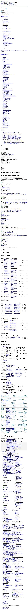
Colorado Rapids (10, 463)
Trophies (2, 167)
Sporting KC (18, 508)
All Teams (5, 475)
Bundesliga (8, 380)
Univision (8, 546)
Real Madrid (8, 417)
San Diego (18, 505)
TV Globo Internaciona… (11, 542)
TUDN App (19, 210)
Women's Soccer (18, 566)
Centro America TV (10, 559)
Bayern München (9, 426)
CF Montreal (6, 294)
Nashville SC (9, 437)
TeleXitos (8, 580)
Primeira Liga (8, 382)
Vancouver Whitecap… (11, 457)
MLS (4, 597)
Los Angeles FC (10, 459)
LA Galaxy (9, 467)
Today (7, 351)
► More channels (4, 127)
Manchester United (10, 412)
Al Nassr (7, 431)
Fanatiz (7, 516)
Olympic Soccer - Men (15, 337)
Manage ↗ (5, 16)
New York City (7, 281)
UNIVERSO (8, 543)
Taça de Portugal (9, 384)
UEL (4, 594)
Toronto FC (9, 449)
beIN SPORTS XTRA (10, 554)
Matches (5, 346)
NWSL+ (7, 574)
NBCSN (7, 540)
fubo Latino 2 (8, 567)
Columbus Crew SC (11, 450)
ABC (7, 518)
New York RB (19, 478)
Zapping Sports (9, 585)
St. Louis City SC (10, 462)
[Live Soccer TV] (4, 1)
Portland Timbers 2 (6, 268)
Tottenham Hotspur (10, 413)
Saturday (7, 354)
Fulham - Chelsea (19, 528)
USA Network (9, 538)
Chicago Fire (9, 440)
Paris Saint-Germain (10, 429)
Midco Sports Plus (9, 569)
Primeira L (5, 606)
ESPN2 (7, 525)
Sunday (7, 355)
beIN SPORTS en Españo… (12, 534)
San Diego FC (10, 470)
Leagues (5, 360)
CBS (7, 520)
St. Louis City (18, 496)
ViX (6, 584)
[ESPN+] (3, 51)
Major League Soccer (10, 365)
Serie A (7, 378)
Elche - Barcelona (20, 527)
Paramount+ (8, 533)
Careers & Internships (19, 573)
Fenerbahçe (8, 430)
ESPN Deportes (9, 527)
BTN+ (7, 556)
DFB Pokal (8, 385)
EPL (4, 600)
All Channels (6, 587)
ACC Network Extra (10, 548)
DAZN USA (8, 539)
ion (6, 568)
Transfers (2, 168)
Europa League (9, 374)
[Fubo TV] (3, 50)
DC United (9, 447)
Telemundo (8, 541)
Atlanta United (19, 487)
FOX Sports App (6, 203)
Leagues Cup (8, 392)
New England (18, 473)
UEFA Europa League (7, 43)
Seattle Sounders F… (11, 469)
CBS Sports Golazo (10, 558)
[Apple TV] (13, 50)
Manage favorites (5, 13)
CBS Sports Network (10, 523)
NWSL (7, 367)
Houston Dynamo (10, 456)
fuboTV (7, 535)
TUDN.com (8, 582)
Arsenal (7, 408)
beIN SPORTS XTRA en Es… (9, 95)
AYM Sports (8, 553)
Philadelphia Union (11, 452)
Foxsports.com (13, 203)
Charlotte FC (9, 443)
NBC (7, 522)
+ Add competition (7, 31)
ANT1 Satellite (9, 552)
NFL (19, 585)
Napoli (7, 423)
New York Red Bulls (11, 446)
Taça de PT (5, 608)
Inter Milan (8, 421)
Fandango (8, 562)
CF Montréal (9, 453)
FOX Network (9, 202)
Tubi (7, 581)
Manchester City (9, 411)
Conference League (10, 375)
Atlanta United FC (11, 454)
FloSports (8, 564)
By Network (3, 183)
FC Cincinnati (9, 442)
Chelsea (7, 409)
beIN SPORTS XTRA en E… (12, 555)
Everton (7, 415)
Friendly (12, 338)
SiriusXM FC (3, 218)
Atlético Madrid (9, 418)
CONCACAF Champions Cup (7, 193)
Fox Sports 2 (8, 531)
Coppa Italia (8, 387)
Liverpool (8, 410)
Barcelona (8, 416)
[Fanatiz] (25, 50)
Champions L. (6, 593)
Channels (5, 477)
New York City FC (10, 444)
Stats (1, 166)
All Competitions (6, 400)
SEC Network (9, 576)
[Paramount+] (19, 50)
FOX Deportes (9, 545)
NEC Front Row (9, 573)
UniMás (17, 211)
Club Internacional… (11, 439)
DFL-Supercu (6, 607)
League (3, 11)
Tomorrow (8, 352)
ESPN (7, 521)
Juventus (7, 419)
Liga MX (8, 393)
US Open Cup (9, 366)
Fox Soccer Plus (9, 526)
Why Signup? (20, 438)
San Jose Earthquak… (11, 460)
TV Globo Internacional (8, 82)
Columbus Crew (19, 483)
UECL (4, 595)
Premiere (7, 575)
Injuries (2, 169)
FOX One (8, 565)
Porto (7, 425)
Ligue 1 (7, 381)
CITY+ (7, 560)
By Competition (9, 183)
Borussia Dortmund (10, 428)
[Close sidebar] (1, 145)
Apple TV (8, 532)
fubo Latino (8, 566)
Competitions (3, 28)
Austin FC (9, 472)
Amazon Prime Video (10, 549)
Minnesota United (6, 284)
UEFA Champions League (8, 38)
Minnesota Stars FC (11, 468)
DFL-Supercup (9, 383)
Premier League (9, 376)
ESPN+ (7, 529)
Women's (5, 590)
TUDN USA (8, 536)
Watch (2, 165)
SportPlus (8, 579)
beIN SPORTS (9, 519)
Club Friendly (8, 398)
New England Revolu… (12, 441)
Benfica (7, 424)
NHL (21, 585)
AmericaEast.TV (9, 551)
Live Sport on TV (18, 584)
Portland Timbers (10, 466)
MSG (7, 572)
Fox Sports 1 (8, 528)
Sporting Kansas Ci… (11, 473)
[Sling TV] (8, 50)
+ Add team (5, 19)
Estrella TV (8, 561)
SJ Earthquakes (19, 493)
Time (8, 11)
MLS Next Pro (9, 571)
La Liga (7, 377)
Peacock (7, 547)
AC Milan (8, 422)
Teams (4, 402)
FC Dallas (9, 461)
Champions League (10, 372)
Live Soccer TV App (19, 567)
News (4, 589)
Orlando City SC (10, 448)
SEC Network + (9, 578)
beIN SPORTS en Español (8, 74)
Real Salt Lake (10, 465)
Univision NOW (9, 211)
